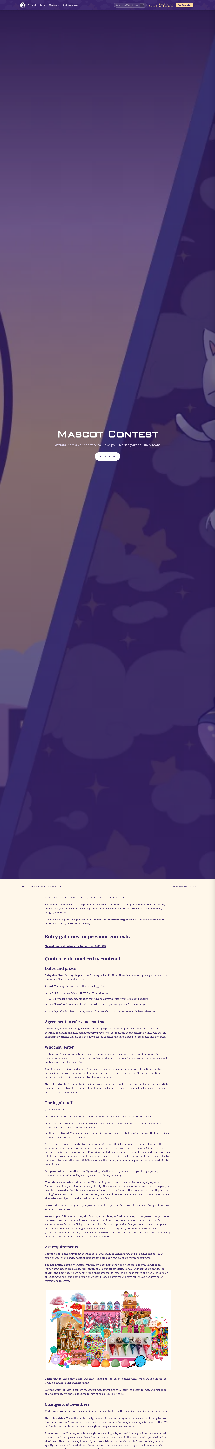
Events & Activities (37, 886)
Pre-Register (184, 5)
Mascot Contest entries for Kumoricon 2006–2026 (75, 946)
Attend (32, 5)
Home (22, 886)
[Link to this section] (42, 937)
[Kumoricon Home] (23, 5)
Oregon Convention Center (161, 6)
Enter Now (107, 456)
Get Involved (70, 5)
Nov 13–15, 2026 (166, 4)
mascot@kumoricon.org (109, 919)
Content (54, 5)
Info (42, 5)
